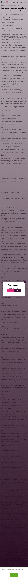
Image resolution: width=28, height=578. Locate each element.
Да (10, 290)
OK (14, 575)
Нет (18, 290)
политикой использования (7, 570)
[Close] (25, 282)
